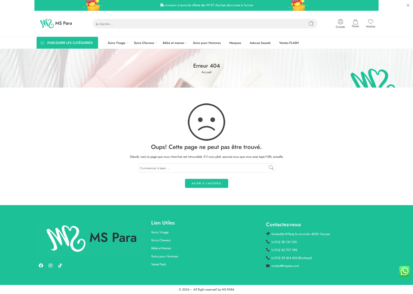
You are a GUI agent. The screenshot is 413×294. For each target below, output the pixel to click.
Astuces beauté (260, 42)
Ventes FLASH (289, 42)
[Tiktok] (60, 265)
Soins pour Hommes (207, 42)
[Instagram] (50, 265)
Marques (235, 42)
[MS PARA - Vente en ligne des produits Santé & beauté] (56, 23)
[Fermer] (408, 5)
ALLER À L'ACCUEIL (207, 183)
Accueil (206, 72)
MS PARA (228, 289)
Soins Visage (116, 42)
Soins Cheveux (144, 42)
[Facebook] (41, 265)
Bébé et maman (173, 42)
